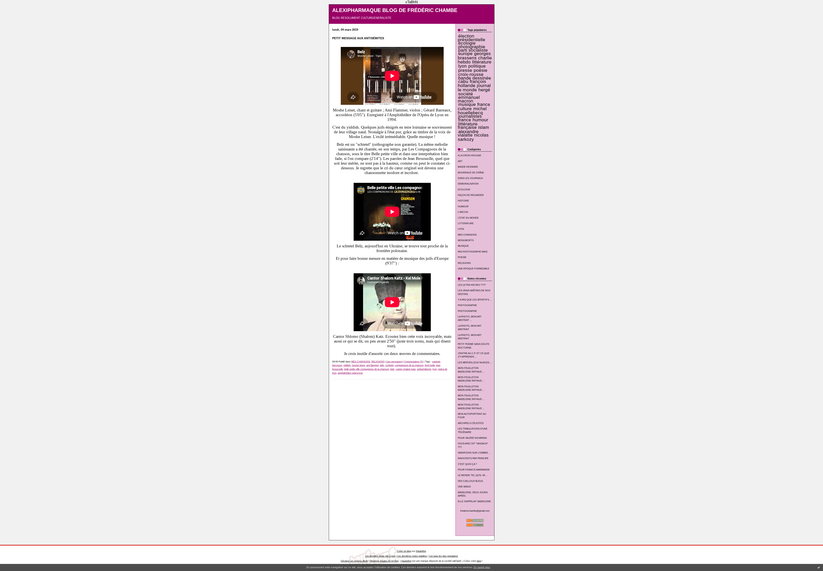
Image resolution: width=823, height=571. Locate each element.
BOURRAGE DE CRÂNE (471, 172)
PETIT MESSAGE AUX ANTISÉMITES (358, 38)
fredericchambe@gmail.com (475, 510)
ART (460, 161)
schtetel (389, 365)
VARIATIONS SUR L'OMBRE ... (474, 452)
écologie (467, 43)
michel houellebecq (472, 110)
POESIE (462, 257)
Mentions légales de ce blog (384, 561)
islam (483, 127)
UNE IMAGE (464, 486)
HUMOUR (463, 206)
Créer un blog (404, 551)
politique (477, 66)
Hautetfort (421, 551)
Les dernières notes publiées (412, 556)
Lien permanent (394, 361)
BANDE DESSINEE (468, 166)
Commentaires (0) (413, 361)
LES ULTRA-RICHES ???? (472, 285)
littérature (481, 62)
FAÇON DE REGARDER (471, 195)
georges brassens (474, 55)
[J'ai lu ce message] (818, 567)
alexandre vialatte (468, 133)
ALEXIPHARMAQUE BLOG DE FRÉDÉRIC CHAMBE (394, 10)
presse (465, 70)
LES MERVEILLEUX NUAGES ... (475, 362)
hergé (484, 89)
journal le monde (474, 87)
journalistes (470, 116)
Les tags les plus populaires (443, 556)
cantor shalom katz (406, 369)
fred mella (430, 365)
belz (392, 369)
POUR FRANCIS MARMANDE (474, 469)
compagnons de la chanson (409, 365)
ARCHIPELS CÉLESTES (471, 423)
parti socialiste (473, 50)
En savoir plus (482, 567)
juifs (382, 365)
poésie (480, 70)
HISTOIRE (463, 200)
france (464, 119)
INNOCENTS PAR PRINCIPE (473, 458)
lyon (462, 66)
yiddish (347, 365)
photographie (471, 46)
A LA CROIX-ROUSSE (469, 155)
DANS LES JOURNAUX (470, 178)
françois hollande (472, 83)
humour (480, 119)
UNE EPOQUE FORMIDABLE (473, 268)
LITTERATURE (466, 223)
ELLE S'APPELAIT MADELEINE (474, 501)
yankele (436, 361)
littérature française (468, 125)
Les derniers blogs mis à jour (380, 556)
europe (465, 53)
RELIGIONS (464, 263)
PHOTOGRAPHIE (467, 305)
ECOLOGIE (464, 189)
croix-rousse (471, 74)
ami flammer (372, 365)
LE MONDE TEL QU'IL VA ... (472, 475)
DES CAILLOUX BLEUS (470, 481)
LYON (461, 229)
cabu (463, 81)
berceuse (337, 365)
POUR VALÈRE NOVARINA (472, 438)
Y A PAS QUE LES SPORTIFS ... (475, 299)
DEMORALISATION (468, 183)
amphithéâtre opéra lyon (350, 373)
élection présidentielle (471, 37)
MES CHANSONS (467, 234)
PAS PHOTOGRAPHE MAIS (472, 251)
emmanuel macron (469, 99)
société (465, 93)
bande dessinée (474, 78)
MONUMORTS (466, 240)
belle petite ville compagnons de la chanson (366, 369)
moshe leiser (358, 365)
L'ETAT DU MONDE (468, 217)
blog (479, 561)
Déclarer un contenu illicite (354, 561)
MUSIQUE (463, 246)
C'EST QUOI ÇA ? (467, 464)
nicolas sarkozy (473, 137)
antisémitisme (424, 369)
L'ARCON (463, 212)
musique (467, 104)
